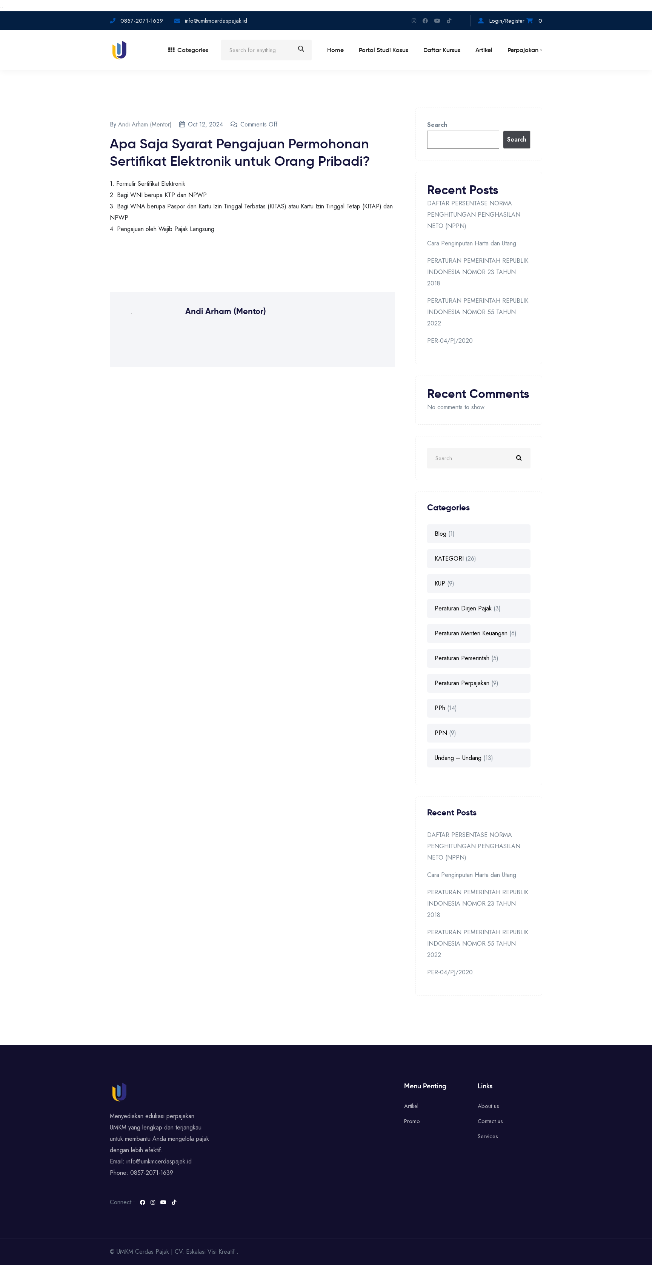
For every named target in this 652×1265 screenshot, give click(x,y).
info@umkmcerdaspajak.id (215, 21)
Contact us (490, 1121)
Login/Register (506, 21)
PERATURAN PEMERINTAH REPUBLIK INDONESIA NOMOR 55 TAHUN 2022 (477, 312)
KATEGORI (449, 558)
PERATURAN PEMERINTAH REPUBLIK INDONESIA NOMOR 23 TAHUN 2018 (477, 272)
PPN (441, 733)
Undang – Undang (458, 757)
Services (488, 1136)
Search (437, 124)
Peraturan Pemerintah (462, 658)
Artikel (483, 51)
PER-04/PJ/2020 (450, 340)
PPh (440, 708)
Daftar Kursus (441, 51)
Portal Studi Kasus (383, 51)
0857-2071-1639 (141, 21)
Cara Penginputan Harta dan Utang (471, 243)
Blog (440, 533)
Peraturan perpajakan (462, 683)
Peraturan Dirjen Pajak (463, 608)
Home (335, 51)
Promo (412, 1121)
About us (488, 1106)
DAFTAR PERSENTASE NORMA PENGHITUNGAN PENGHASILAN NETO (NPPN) (473, 214)
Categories (192, 51)
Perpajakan (522, 51)
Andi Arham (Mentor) (145, 124)
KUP (440, 583)
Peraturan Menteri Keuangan (471, 633)
